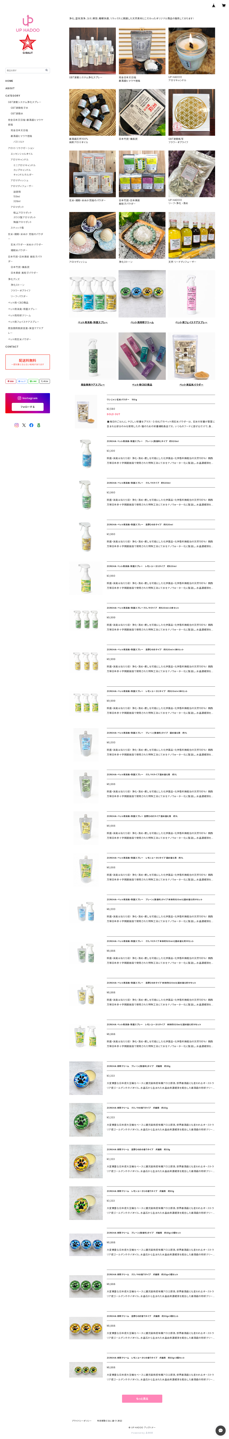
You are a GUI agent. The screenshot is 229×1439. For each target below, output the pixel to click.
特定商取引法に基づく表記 (109, 1421)
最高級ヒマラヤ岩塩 (21, 136)
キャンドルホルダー (23, 174)
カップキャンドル (22, 169)
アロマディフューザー (22, 186)
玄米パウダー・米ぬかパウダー (27, 244)
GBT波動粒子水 (19, 107)
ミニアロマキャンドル (24, 165)
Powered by (138, 1433)
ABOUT (10, 88)
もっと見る (142, 1398)
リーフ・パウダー (19, 296)
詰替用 (17, 191)
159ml (16, 196)
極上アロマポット (22, 212)
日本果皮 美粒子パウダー (24, 272)
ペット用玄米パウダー (192, 384)
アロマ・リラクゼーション (21, 148)
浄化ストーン (17, 284)
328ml (17, 201)
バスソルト (18, 141)
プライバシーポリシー (82, 1421)
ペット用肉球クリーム (142, 322)
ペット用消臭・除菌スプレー (93, 322)
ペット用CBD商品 (142, 384)
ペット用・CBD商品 (18, 302)
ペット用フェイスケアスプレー (191, 322)
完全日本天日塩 (19, 130)
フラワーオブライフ (21, 290)
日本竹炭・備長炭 (20, 267)
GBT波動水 (17, 113)
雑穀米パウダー (19, 250)
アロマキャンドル (19, 159)
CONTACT (12, 346)
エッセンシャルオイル (22, 153)
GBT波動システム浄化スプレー (24, 102)
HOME (9, 80)
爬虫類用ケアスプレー (93, 384)
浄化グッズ (14, 279)
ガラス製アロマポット (24, 217)
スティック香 (17, 227)
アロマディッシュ (19, 180)
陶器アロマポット (22, 222)
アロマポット (17, 206)
